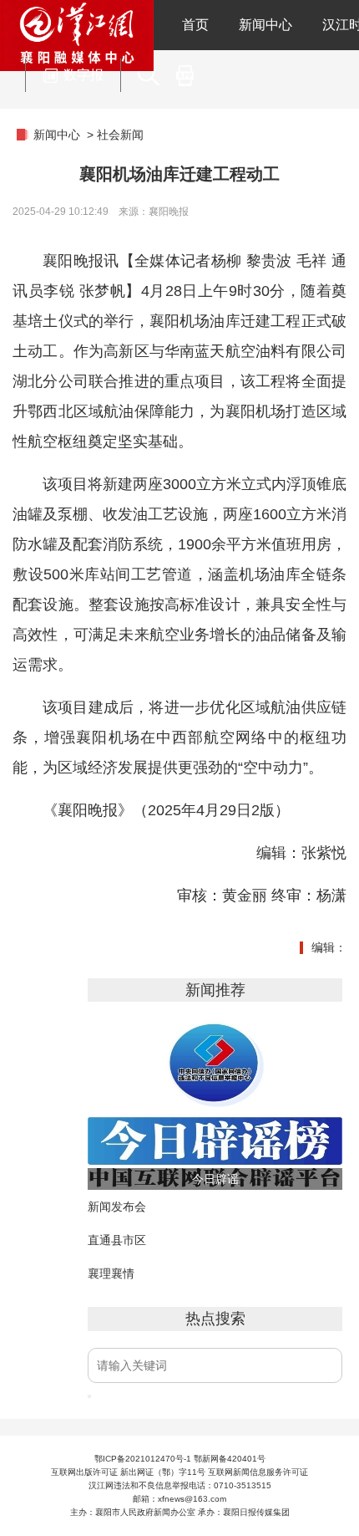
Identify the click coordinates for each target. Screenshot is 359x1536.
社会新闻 (120, 134)
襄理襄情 (111, 1273)
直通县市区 (117, 1240)
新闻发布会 (117, 1206)
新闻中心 (265, 25)
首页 (195, 25)
